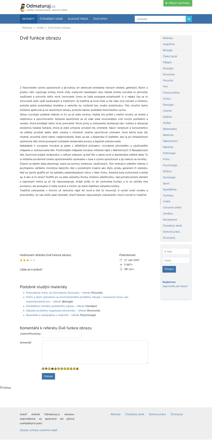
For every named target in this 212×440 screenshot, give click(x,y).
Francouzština (171, 92)
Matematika (170, 128)
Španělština (169, 189)
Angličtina (169, 44)
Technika (168, 195)
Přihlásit (169, 269)
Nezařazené (170, 219)
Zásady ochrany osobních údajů (38, 430)
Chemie (167, 110)
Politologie (169, 153)
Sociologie (169, 177)
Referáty (28, 18)
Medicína (168, 134)
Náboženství (170, 141)
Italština (167, 116)
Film (165, 86)
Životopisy (100, 18)
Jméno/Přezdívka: (30, 333)
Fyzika (166, 98)
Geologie (168, 104)
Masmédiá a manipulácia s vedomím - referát (52, 315)
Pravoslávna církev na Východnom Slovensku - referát (58, 292)
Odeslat (48, 376)
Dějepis (167, 62)
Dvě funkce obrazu (59, 27)
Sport (166, 183)
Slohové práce (78, 18)
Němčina (168, 147)
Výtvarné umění (172, 207)
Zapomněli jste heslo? (175, 286)
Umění (40, 27)
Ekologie (168, 68)
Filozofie (168, 80)
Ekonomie (169, 74)
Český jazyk (170, 56)
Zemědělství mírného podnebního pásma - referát (55, 306)
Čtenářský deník (51, 18)
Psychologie (170, 165)
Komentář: (26, 342)
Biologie (167, 50)
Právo (166, 159)
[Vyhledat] (189, 19)
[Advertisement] (84, 63)
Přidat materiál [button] (179, 3)
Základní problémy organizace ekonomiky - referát (56, 310)
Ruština (167, 171)
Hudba (167, 122)
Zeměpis (168, 213)
